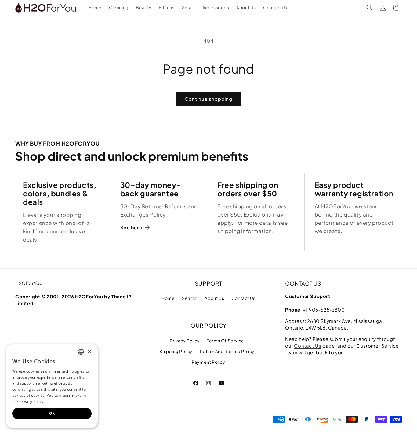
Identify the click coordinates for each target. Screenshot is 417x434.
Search (190, 298)
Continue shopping (208, 99)
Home (168, 298)
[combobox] (81, 352)
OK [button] (52, 413)
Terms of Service (225, 340)
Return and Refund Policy (227, 351)
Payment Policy (208, 362)
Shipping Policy (176, 351)
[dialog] (52, 386)
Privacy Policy (185, 340)
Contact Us (243, 298)
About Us (214, 298)
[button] (369, 7)
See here (131, 227)
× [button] (89, 351)
